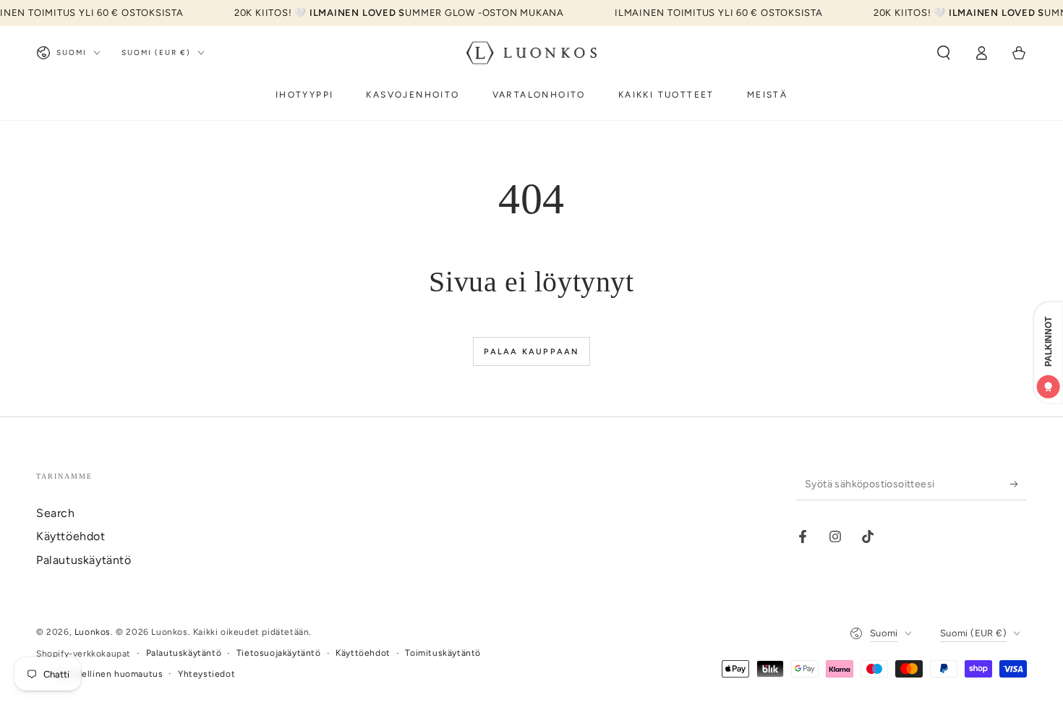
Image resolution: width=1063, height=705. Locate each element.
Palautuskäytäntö (84, 560)
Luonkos (92, 632)
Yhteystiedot (206, 674)
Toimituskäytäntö (443, 653)
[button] (943, 53)
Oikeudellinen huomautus (107, 674)
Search (55, 513)
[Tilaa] (1018, 484)
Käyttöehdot (71, 536)
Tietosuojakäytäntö (278, 653)
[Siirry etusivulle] (532, 53)
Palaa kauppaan (532, 351)
